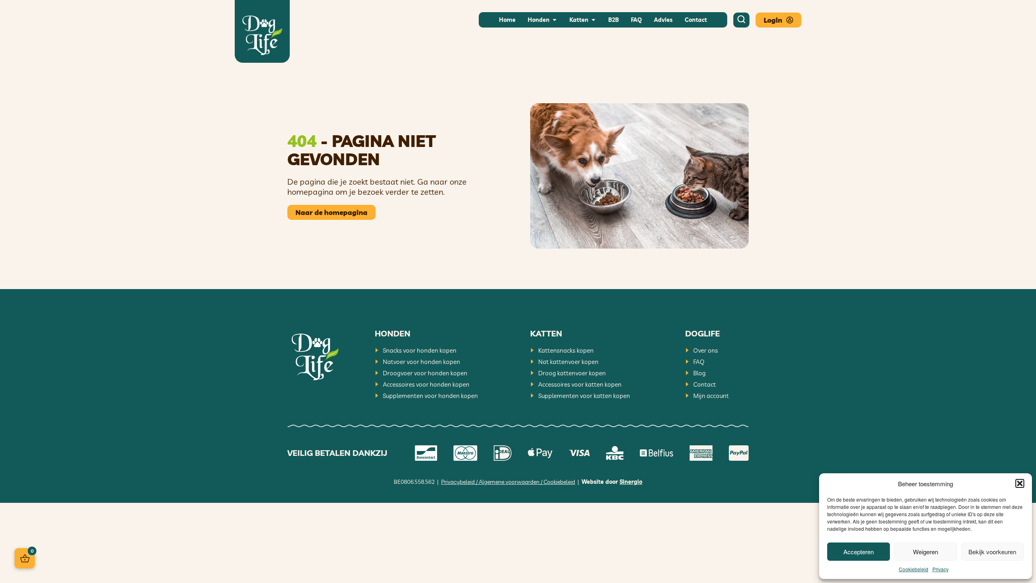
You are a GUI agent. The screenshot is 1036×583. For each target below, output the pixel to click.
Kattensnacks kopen (566, 350)
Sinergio (631, 481)
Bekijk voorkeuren (992, 551)
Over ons (705, 350)
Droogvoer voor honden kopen (425, 373)
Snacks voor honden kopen (419, 350)
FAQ (699, 362)
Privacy (940, 569)
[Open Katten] (593, 20)
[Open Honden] (554, 20)
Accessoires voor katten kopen (580, 384)
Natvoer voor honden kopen (421, 362)
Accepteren (858, 551)
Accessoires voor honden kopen (426, 384)
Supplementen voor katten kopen (584, 396)
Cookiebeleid (913, 569)
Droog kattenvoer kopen (572, 373)
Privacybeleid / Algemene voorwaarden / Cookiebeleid (508, 481)
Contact (704, 384)
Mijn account (711, 396)
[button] (1020, 483)
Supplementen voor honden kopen (430, 396)
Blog (699, 373)
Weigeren (925, 551)
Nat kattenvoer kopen (568, 362)
